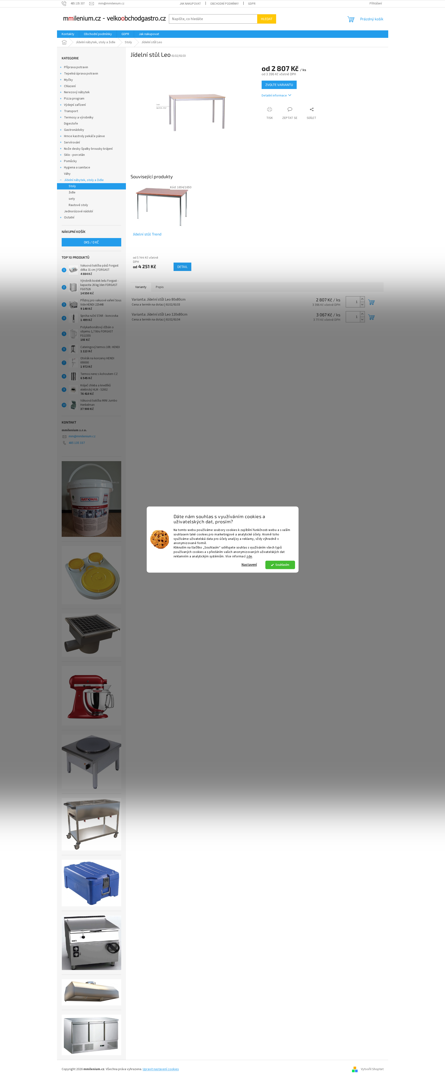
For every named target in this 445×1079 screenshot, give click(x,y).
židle (72, 192)
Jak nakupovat (190, 4)
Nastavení (249, 564)
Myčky (68, 80)
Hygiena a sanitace (77, 167)
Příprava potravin (76, 67)
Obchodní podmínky (224, 4)
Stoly (72, 186)
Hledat (266, 19)
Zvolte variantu (279, 85)
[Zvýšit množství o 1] (362, 299)
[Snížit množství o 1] (362, 304)
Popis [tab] (160, 287)
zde (249, 556)
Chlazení (70, 86)
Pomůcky (70, 161)
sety (72, 198)
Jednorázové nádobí (78, 211)
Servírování (72, 142)
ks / (91, 242)
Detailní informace (274, 95)
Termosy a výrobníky (78, 117)
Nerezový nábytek (77, 92)
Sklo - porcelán (74, 155)
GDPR (252, 4)
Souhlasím (282, 565)
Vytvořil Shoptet (372, 1069)
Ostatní (69, 217)
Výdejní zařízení (75, 105)
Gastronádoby (74, 130)
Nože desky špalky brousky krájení (88, 148)
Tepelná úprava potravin (81, 73)
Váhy (67, 173)
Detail (182, 267)
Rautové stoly (78, 205)
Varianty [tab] (140, 287)
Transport (71, 111)
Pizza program (74, 98)
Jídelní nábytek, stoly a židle (84, 180)
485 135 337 (77, 443)
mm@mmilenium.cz (82, 436)
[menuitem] (68, 34)
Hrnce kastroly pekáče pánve (84, 136)
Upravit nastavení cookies (161, 1069)
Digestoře (71, 123)
